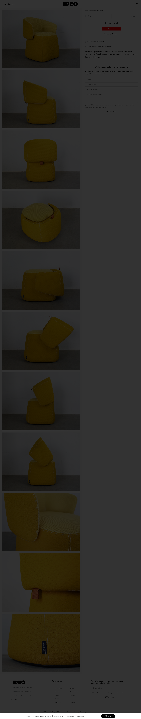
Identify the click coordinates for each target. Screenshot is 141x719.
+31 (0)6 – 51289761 (24, 692)
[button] (137, 3)
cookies (52, 716)
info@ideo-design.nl (24, 696)
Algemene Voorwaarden (91, 712)
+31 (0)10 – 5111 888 (25, 687)
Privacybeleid (78, 712)
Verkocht (93, 10)
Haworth (100, 42)
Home (87, 10)
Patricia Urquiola (105, 47)
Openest (11, 4)
